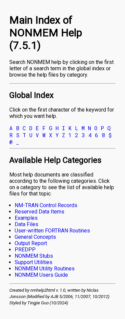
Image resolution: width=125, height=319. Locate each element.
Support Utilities (33, 262)
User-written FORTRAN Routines (52, 230)
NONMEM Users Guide (41, 275)
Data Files (26, 224)
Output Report (31, 243)
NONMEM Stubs (34, 256)
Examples (26, 218)
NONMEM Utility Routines (45, 268)
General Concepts (35, 237)
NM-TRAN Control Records (46, 205)
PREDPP (25, 249)
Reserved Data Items (39, 211)
